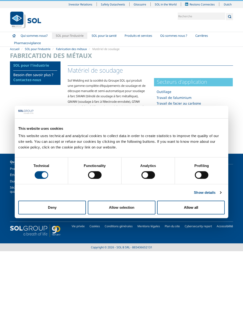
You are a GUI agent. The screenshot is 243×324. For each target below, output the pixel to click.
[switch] (95, 175)
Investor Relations (80, 4)
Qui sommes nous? (34, 35)
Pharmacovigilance (27, 43)
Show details (204, 192)
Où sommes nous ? (173, 35)
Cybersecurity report (198, 226)
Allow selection (121, 207)
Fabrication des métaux (71, 49)
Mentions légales (148, 226)
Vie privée (78, 226)
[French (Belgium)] (25, 19)
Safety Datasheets (113, 4)
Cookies (94, 226)
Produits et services (138, 35)
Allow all (191, 207)
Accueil (14, 35)
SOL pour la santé (104, 35)
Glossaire (140, 4)
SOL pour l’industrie (70, 35)
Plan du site (172, 226)
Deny (52, 207)
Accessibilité (225, 226)
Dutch (228, 4)
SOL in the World (166, 4)
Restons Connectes (202, 4)
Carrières (201, 35)
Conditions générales (119, 226)
